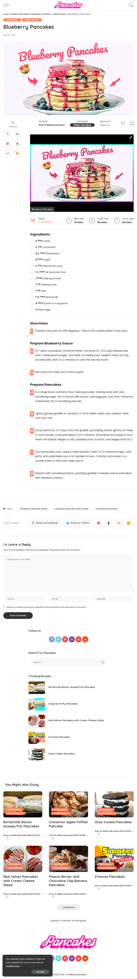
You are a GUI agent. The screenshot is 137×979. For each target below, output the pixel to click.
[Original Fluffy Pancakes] (36, 704)
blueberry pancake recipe (34, 509)
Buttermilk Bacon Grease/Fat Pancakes (71, 687)
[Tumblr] (17, 144)
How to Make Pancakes (52, 124)
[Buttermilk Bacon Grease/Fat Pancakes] (36, 687)
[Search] (130, 5)
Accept (40, 972)
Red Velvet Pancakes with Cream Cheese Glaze (76, 720)
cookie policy (13, 966)
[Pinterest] (8, 144)
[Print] (123, 122)
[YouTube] (79, 958)
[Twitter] (17, 134)
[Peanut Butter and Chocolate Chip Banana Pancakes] (68, 859)
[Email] (17, 153)
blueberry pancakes (107, 509)
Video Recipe (32, 20)
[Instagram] (72, 958)
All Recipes (12, 20)
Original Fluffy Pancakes (63, 703)
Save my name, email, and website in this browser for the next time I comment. (46, 607)
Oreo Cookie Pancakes (61, 753)
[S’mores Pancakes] (36, 737)
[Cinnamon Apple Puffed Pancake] (68, 804)
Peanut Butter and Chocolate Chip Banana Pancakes (68, 880)
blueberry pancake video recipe (72, 509)
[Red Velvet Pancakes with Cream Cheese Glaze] (36, 721)
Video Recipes (82, 125)
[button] (132, 122)
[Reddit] (8, 153)
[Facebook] (8, 134)
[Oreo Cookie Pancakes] (36, 754)
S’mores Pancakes (59, 737)
